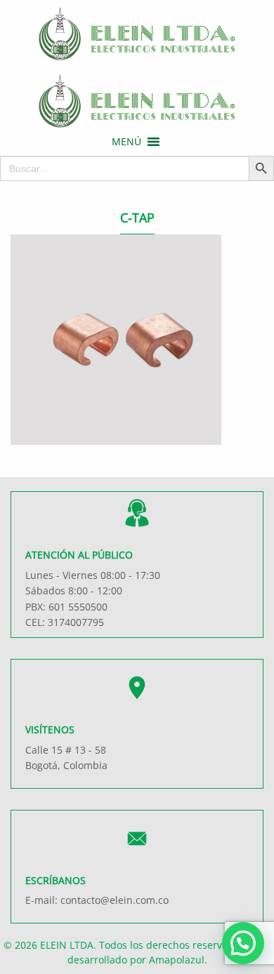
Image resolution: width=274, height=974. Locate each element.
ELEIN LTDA (66, 945)
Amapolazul (176, 959)
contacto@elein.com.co (114, 900)
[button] (126, 142)
